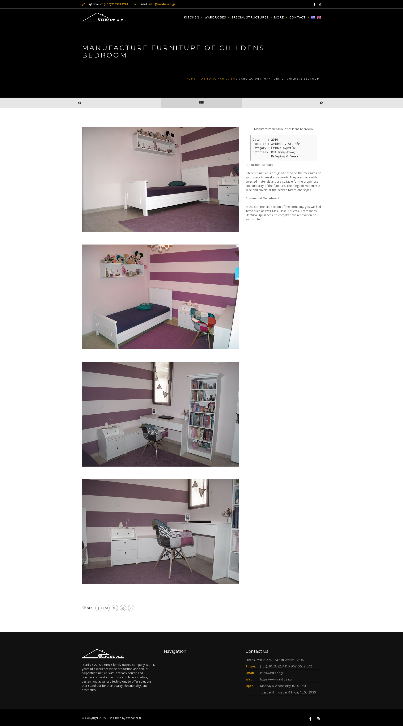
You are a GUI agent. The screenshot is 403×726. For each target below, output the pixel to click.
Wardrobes (215, 17)
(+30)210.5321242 (300, 666)
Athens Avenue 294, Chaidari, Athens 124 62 (275, 660)
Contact (297, 17)
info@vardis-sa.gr (271, 673)
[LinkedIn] (131, 608)
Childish (227, 78)
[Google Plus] (115, 608)
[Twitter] (106, 608)
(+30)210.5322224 (272, 666)
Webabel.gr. (134, 718)
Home (191, 78)
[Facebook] (98, 608)
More (279, 17)
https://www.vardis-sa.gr (276, 679)
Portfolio (208, 78)
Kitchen (191, 17)
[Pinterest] (123, 608)
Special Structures (250, 17)
